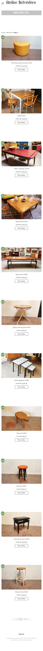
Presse (21, 634)
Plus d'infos (21, 69)
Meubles (9, 32)
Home (3, 32)
